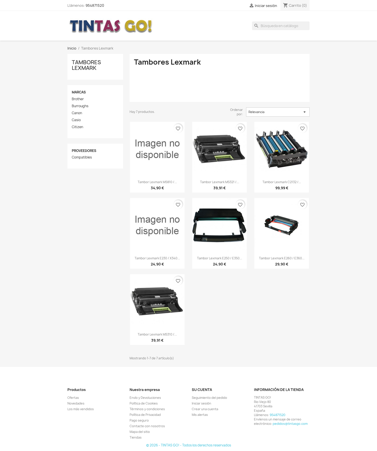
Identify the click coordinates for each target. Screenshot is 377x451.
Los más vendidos (80, 409)
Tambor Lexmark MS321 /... (219, 182)
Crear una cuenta (205, 409)
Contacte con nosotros (147, 426)
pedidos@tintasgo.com (290, 424)
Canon (77, 113)
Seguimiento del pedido (209, 398)
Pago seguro (139, 420)
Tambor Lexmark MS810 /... (157, 182)
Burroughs (80, 106)
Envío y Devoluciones (145, 398)
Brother (78, 99)
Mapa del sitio (140, 432)
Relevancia (277, 112)
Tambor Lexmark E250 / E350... (219, 258)
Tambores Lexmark (86, 65)
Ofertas (73, 398)
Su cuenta (202, 389)
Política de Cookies (144, 403)
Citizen (77, 127)
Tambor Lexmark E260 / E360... (282, 258)
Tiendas (136, 437)
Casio (76, 120)
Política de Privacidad (145, 415)
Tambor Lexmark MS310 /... (157, 334)
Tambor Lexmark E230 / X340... (157, 258)
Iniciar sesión (201, 403)
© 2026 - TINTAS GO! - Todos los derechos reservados (188, 445)
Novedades (75, 403)
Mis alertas (200, 415)
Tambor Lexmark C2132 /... (281, 182)
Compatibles (82, 157)
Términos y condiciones (147, 409)
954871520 (95, 5)
